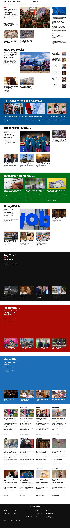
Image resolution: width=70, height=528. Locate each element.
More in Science (55, 464)
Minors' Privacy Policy (28, 516)
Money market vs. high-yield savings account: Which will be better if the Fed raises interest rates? (34, 198)
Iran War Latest (6, 512)
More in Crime (6, 495)
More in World (6, 464)
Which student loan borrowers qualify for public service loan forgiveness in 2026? (56, 200)
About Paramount (49, 510)
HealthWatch (27, 4)
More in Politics (38, 434)
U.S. (4, 4)
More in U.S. (6, 434)
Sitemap (37, 516)
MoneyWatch (32, 4)
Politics (22, 4)
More (31, 128)
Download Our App (39, 513)
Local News (10, 1)
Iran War (7, 4)
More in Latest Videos (55, 495)
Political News (6, 510)
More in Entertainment (23, 464)
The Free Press (50, 4)
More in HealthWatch (55, 434)
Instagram (15, 513)
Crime (42, 4)
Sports (45, 4)
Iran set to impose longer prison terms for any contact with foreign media (11, 23)
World (19, 4)
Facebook (16, 512)
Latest (5, 1)
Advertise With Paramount (50, 512)
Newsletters (38, 510)
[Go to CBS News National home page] (35, 1)
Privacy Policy (27, 510)
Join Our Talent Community (50, 513)
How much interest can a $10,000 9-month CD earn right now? (34, 200)
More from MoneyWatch (24, 434)
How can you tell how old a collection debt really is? (12, 199)
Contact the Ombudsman (50, 517)
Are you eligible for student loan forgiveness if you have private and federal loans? (56, 198)
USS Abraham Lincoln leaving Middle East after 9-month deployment (11, 25)
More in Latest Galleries (40, 495)
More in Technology (39, 464)
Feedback (48, 516)
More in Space (22, 495)
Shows (18, 1)
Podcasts (37, 512)
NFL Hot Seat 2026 (7, 513)
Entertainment (37, 4)
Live (14, 1)
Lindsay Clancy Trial (13, 4)
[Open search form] (65, 1)
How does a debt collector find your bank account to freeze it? (12, 198)
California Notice (27, 512)
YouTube (15, 510)
